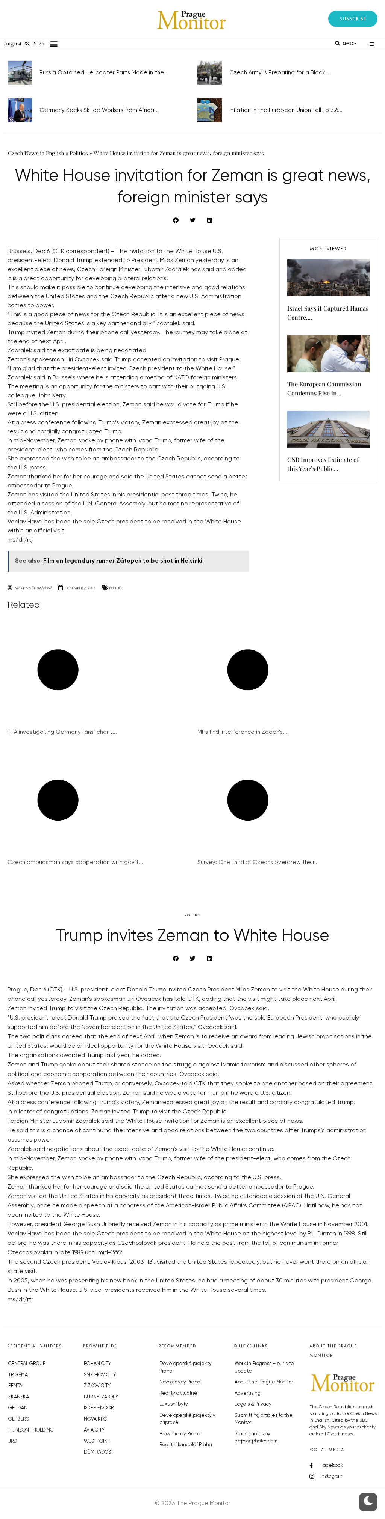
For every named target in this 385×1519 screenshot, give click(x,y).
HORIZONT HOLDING (31, 1430)
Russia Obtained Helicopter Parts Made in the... (103, 72)
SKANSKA (18, 1397)
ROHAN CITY (97, 1363)
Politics (116, 587)
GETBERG (18, 1419)
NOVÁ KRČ (95, 1419)
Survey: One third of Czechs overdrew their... (258, 862)
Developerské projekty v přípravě (187, 1419)
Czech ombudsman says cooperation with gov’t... (75, 862)
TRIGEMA (18, 1375)
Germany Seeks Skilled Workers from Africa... (99, 110)
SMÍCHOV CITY (100, 1375)
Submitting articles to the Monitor (264, 1419)
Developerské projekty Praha (185, 1367)
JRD (12, 1441)
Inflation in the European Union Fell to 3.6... (286, 110)
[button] (352, 19)
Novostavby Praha (179, 1382)
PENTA (15, 1385)
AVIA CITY (94, 1430)
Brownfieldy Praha (179, 1434)
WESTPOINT (97, 1441)
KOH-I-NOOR (99, 1408)
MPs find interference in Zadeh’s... (242, 732)
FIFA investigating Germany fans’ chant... (62, 732)
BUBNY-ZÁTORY (101, 1397)
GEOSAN (17, 1408)
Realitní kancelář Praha (185, 1444)
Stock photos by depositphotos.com (256, 1438)
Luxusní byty (173, 1404)
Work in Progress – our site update (264, 1367)
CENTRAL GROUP (26, 1363)
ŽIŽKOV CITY (97, 1385)
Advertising (248, 1393)
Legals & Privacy (253, 1404)
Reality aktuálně (178, 1393)
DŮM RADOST (99, 1452)
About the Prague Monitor (264, 1382)
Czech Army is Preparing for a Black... (279, 72)
